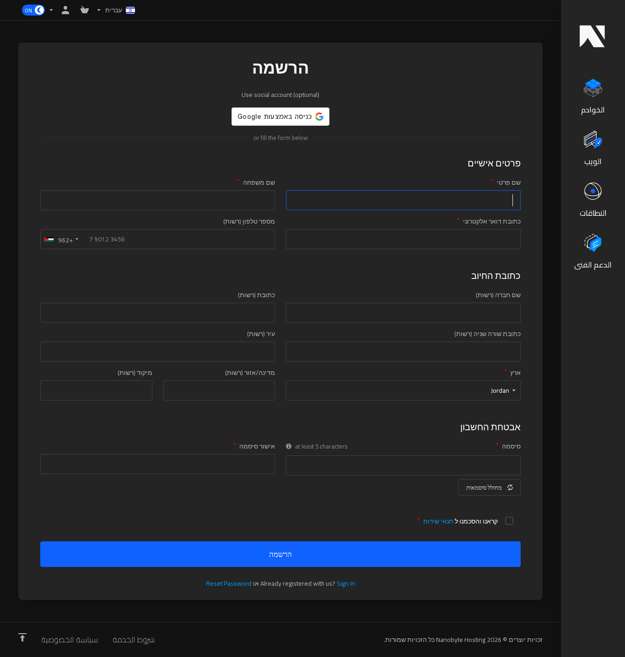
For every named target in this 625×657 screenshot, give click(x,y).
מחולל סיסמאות (484, 487)
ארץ (515, 372)
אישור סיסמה (257, 446)
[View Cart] (82, 10)
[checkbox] (509, 521)
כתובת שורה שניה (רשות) (487, 333)
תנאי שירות (438, 521)
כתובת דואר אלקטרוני (492, 221)
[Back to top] (22, 637)
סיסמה (511, 446)
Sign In (346, 583)
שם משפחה (259, 182)
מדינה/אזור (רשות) (250, 372)
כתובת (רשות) (256, 294)
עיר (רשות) (261, 333)
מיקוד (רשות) (135, 372)
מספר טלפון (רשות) (249, 221)
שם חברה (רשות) (498, 294)
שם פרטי (509, 182)
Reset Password (229, 583)
